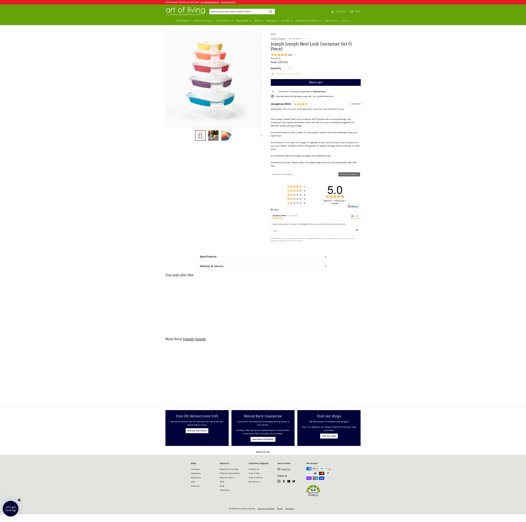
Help (344, 21)
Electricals (223, 21)
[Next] (260, 135)
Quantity (276, 68)
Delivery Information (230, 473)
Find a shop (254, 473)
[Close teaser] (19, 500)
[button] (320, 491)
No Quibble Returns (210, 2)
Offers (285, 21)
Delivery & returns (212, 266)
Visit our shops (329, 436)
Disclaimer (289, 509)
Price (274, 62)
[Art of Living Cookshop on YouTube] (288, 481)
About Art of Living (229, 469)
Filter (276, 210)
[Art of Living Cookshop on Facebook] (283, 481)
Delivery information (197, 430)
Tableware (242, 21)
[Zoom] (213, 80)
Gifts (258, 21)
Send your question (349, 174)
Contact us (254, 469)
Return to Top (263, 451)
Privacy (280, 509)
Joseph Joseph (278, 38)
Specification (208, 256)
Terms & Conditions (266, 509)
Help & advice (256, 477)
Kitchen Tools (202, 21)
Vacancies (225, 490)
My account (254, 481)
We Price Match (228, 2)
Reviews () (275, 58)
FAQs (222, 481)
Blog (222, 486)
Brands (271, 21)
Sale (193, 481)
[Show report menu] (357, 230)
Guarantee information (263, 439)
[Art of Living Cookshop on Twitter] (293, 481)
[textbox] (305, 174)
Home (273, 34)
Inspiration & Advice (307, 21)
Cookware (182, 21)
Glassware (196, 477)
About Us (331, 21)
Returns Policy (227, 477)
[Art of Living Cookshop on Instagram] (279, 481)
